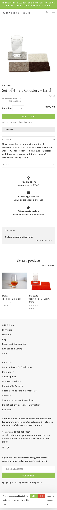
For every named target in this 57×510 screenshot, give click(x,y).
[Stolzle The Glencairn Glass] (14, 281)
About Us (7, 362)
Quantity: (7, 108)
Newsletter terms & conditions (18, 400)
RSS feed (7, 409)
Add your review (44, 240)
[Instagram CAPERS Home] (8, 448)
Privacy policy (9, 376)
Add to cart (28, 116)
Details (5, 165)
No (41, 496)
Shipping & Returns (12, 386)
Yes (34, 496)
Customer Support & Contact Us (19, 390)
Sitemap (6, 395)
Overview (6, 139)
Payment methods (11, 381)
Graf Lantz (6, 85)
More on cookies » (50, 500)
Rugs (5, 339)
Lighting (6, 334)
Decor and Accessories (14, 344)
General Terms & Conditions (17, 367)
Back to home (48, 265)
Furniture (7, 330)
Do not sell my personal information (21, 405)
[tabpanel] (28, 52)
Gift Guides (8, 325)
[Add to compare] (54, 96)
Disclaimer (8, 372)
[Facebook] (3, 448)
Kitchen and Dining (12, 348)
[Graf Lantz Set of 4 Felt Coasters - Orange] (40, 281)
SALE (4, 353)
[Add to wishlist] (50, 96)
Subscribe (28, 476)
